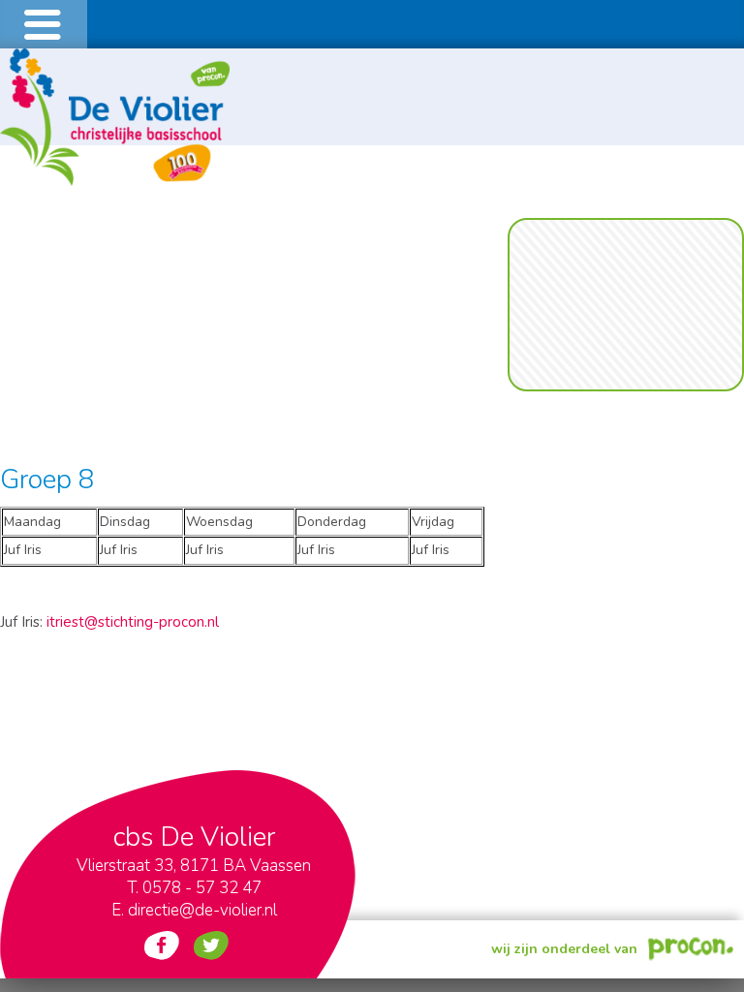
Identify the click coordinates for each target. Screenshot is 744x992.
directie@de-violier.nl (202, 910)
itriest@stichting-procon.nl (132, 622)
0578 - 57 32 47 (202, 888)
